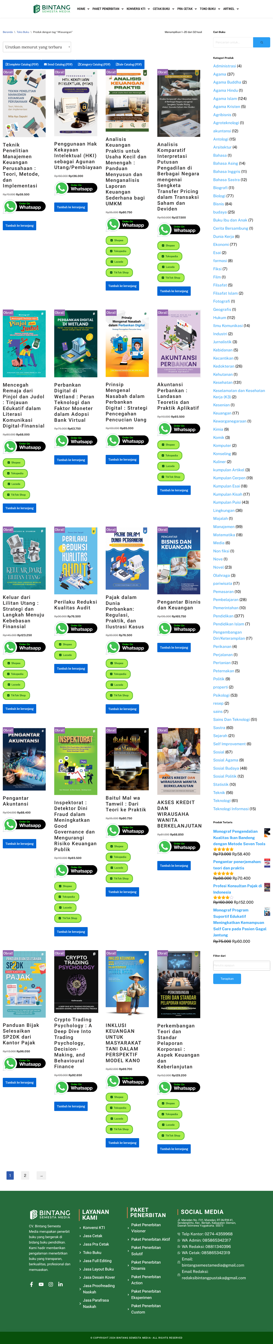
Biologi (219, 196)
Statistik (221, 784)
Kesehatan (223, 382)
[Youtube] (41, 1284)
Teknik (219, 792)
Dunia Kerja (223, 236)
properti (220, 687)
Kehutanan (223, 374)
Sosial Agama (225, 760)
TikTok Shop (121, 272)
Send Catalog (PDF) (59, 64)
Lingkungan (224, 510)
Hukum (219, 317)
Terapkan (227, 979)
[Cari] (261, 42)
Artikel (229, 9)
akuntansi (222, 131)
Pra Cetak (184, 9)
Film (217, 277)
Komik (218, 437)
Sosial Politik (225, 776)
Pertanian (222, 662)
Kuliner (219, 461)
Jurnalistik (222, 341)
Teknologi (222, 800)
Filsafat (220, 285)
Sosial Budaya (226, 768)
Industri (220, 333)
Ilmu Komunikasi (228, 325)
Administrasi (224, 66)
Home (81, 9)
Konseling (222, 453)
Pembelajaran (225, 599)
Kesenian (221, 405)
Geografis (222, 309)
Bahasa (220, 155)
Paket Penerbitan (105, 9)
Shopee (118, 240)
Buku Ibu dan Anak (230, 220)
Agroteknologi (226, 122)
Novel (218, 567)
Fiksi (217, 269)
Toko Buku (208, 9)
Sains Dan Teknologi (231, 719)
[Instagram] (50, 1284)
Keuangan (222, 413)
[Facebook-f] (31, 1284)
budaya (220, 212)
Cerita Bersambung (230, 228)
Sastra (219, 727)
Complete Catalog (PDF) (23, 64)
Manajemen (224, 526)
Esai (217, 252)
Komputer (222, 445)
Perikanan (222, 646)
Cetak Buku (161, 9)
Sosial (218, 752)
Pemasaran (223, 591)
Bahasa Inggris (226, 171)
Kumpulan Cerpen (229, 478)
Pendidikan (223, 616)
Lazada (118, 261)
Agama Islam (225, 98)
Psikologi (221, 695)
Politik (219, 679)
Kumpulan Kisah (227, 494)
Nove (218, 559)
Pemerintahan (225, 607)
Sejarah (220, 735)
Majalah (220, 518)
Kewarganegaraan (229, 421)
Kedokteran (223, 366)
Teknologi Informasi (231, 808)
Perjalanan (223, 654)
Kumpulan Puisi (227, 502)
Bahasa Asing (225, 163)
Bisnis (218, 204)
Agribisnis (222, 114)
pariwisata (222, 583)
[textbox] (241, 965)
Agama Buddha (227, 82)
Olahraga (221, 575)
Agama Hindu (225, 90)
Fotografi (221, 301)
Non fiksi (221, 551)
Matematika (224, 535)
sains (218, 711)
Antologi (220, 139)
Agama (219, 74)
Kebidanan (223, 350)
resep (218, 703)
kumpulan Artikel (228, 470)
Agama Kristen (226, 106)
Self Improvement (229, 744)
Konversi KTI (136, 9)
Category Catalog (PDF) (95, 64)
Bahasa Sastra (226, 179)
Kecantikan (223, 358)
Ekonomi (221, 244)
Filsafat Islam (225, 293)
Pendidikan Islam (228, 624)
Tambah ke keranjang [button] (19, 225)
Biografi (220, 187)
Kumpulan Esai (226, 486)
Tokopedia (119, 251)
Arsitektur (222, 147)
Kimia (218, 429)
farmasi (220, 260)
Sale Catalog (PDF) (130, 64)
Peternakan (223, 671)
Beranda (8, 32)
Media (219, 543)
